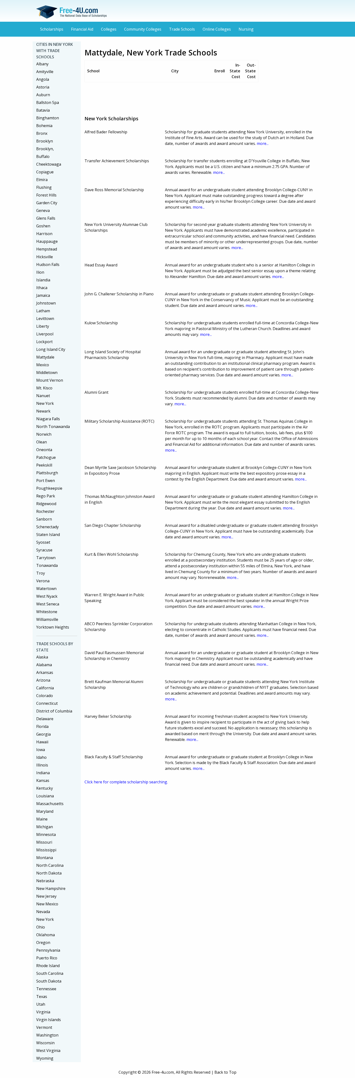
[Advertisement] (172, 97)
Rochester (45, 511)
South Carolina (49, 973)
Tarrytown (46, 557)
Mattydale (45, 357)
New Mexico (47, 904)
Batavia (43, 110)
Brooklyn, (45, 148)
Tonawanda (47, 565)
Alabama (44, 664)
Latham (43, 310)
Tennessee (46, 988)
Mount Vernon (49, 380)
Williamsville (47, 619)
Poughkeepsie (49, 488)
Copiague (45, 172)
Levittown (45, 318)
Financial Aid (82, 29)
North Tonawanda (53, 426)
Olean (41, 442)
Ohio (40, 927)
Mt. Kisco (44, 388)
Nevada (43, 911)
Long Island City (50, 349)
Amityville (44, 71)
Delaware (44, 718)
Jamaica (43, 295)
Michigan (44, 826)
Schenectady (47, 526)
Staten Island (48, 534)
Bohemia (44, 125)
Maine (42, 819)
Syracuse (44, 550)
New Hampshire (50, 888)
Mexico (42, 364)
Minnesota (46, 834)
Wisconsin (45, 1042)
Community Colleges (142, 29)
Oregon (43, 942)
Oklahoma (45, 934)
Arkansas (44, 672)
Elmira (42, 179)
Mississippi (46, 850)
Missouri (44, 842)
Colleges (108, 29)
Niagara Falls (48, 418)
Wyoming (44, 1058)
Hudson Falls (47, 264)
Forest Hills (46, 195)
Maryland (44, 811)
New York (45, 403)
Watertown (46, 588)
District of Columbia (54, 711)
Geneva (43, 210)
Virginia (43, 1012)
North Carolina (50, 865)
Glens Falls (45, 218)
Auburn (43, 94)
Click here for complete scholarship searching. (126, 782)
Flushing (44, 187)
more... (263, 143)
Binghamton (47, 118)
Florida (42, 726)
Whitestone (46, 611)
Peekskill (44, 465)
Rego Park (45, 496)
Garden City (46, 202)
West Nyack (46, 596)
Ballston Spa (47, 102)
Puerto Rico (46, 958)
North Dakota (49, 873)
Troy (40, 573)
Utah (40, 1004)
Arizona (43, 680)
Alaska (42, 657)
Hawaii (42, 742)
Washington (47, 1035)
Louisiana (45, 796)
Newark (43, 411)
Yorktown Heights (52, 627)
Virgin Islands (48, 1019)
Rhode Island (48, 965)
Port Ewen (45, 480)
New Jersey (46, 896)
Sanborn (44, 519)
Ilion (40, 272)
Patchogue (46, 457)
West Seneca (47, 604)
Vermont (44, 1027)
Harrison (44, 233)
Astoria (42, 87)
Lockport (44, 341)
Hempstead (46, 249)
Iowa (40, 749)
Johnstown (46, 303)
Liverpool (44, 334)
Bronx (41, 133)
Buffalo (43, 156)
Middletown (46, 372)
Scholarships (51, 29)
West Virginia (48, 1050)
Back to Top (225, 1072)
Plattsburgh (47, 472)
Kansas (42, 780)
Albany (42, 64)
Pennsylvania (48, 950)
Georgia (43, 734)
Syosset (43, 542)
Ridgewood (46, 503)
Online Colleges (217, 29)
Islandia (43, 280)
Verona (43, 580)
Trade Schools (182, 29)
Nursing (246, 29)
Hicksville (44, 256)
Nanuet (43, 395)
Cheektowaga (48, 164)
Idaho (41, 757)
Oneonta (44, 449)
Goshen (43, 226)
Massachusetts (50, 803)
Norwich (43, 434)
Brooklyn (44, 141)
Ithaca (41, 287)
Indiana (43, 772)
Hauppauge (47, 241)
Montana (44, 857)
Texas (41, 996)
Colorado (44, 695)
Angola (42, 79)
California (45, 688)
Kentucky (44, 788)
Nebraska (45, 880)
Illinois (42, 765)
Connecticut (47, 703)
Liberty (42, 326)
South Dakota (48, 981)
